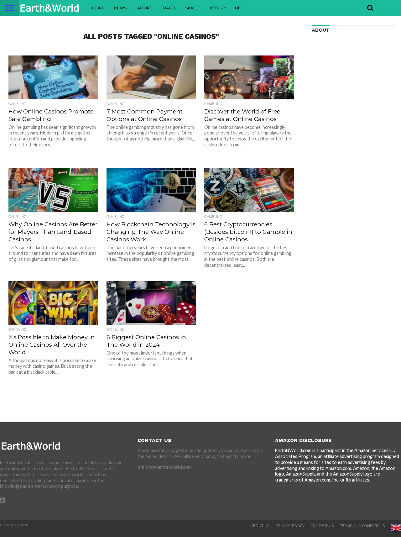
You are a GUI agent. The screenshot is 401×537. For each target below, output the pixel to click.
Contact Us (322, 526)
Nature (144, 7)
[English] (396, 531)
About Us (259, 526)
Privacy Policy (290, 526)
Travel (168, 7)
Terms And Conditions (362, 526)
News (120, 7)
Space (192, 7)
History (217, 7)
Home (98, 7)
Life (239, 7)
